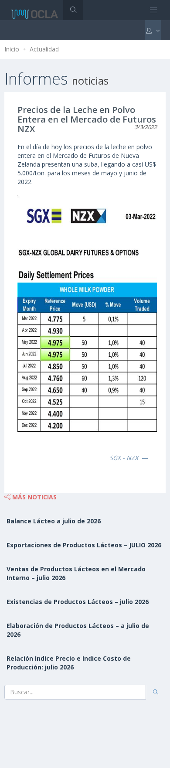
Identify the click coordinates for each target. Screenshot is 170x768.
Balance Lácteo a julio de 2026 (54, 521)
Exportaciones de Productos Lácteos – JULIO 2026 (84, 545)
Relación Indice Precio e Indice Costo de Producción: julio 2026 (69, 662)
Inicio (11, 49)
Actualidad (44, 49)
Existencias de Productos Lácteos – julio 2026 (78, 601)
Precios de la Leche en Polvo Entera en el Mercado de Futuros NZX (86, 119)
